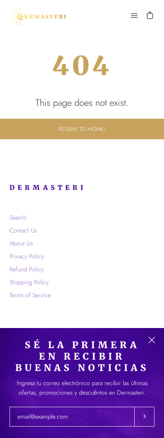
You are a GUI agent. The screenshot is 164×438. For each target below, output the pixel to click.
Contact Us (23, 230)
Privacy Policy (27, 256)
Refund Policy (27, 269)
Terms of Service (30, 295)
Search (18, 217)
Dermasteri (48, 188)
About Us (21, 243)
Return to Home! (82, 129)
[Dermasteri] (38, 15)
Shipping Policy (29, 282)
